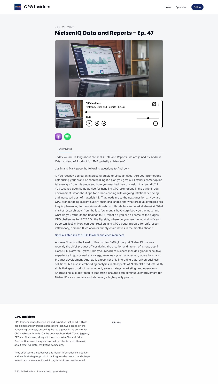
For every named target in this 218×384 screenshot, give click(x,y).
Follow (197, 7)
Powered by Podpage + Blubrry (52, 371)
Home (168, 7)
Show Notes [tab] (65, 148)
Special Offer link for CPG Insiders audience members (89, 235)
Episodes (181, 7)
